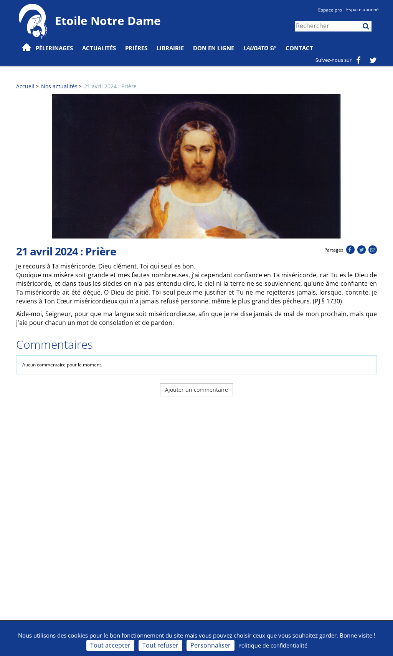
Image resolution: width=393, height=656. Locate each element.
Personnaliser (210, 645)
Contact (299, 48)
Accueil (25, 86)
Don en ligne (213, 48)
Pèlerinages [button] (54, 48)
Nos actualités (59, 86)
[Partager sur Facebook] (350, 250)
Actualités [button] (99, 48)
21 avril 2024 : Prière (110, 86)
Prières (136, 48)
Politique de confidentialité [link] (272, 645)
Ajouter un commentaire (196, 389)
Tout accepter (110, 645)
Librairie (170, 48)
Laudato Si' (259, 48)
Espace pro (330, 10)
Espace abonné (362, 9)
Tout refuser (160, 645)
